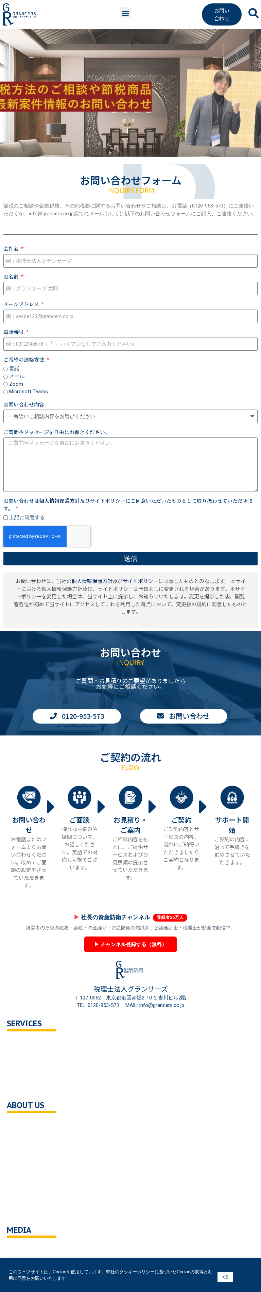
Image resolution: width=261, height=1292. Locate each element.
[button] (125, 12)
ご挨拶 (21, 1154)
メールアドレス (21, 304)
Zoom (16, 384)
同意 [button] (225, 1277)
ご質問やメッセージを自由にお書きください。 (56, 431)
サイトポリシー (107, 500)
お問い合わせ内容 (23, 404)
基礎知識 (24, 1250)
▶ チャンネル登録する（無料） (130, 944)
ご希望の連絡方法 (24, 359)
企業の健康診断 (31, 1086)
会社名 (11, 248)
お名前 (11, 276)
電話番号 (14, 331)
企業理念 (24, 1139)
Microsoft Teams (28, 391)
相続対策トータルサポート (44, 1057)
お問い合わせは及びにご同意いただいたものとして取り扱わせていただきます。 (128, 504)
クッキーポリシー (34, 1197)
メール (16, 376)
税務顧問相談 (29, 1043)
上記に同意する (27, 517)
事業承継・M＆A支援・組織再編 (50, 1072)
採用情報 (24, 1168)
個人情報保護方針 (59, 500)
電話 (14, 369)
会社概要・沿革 (31, 1125)
